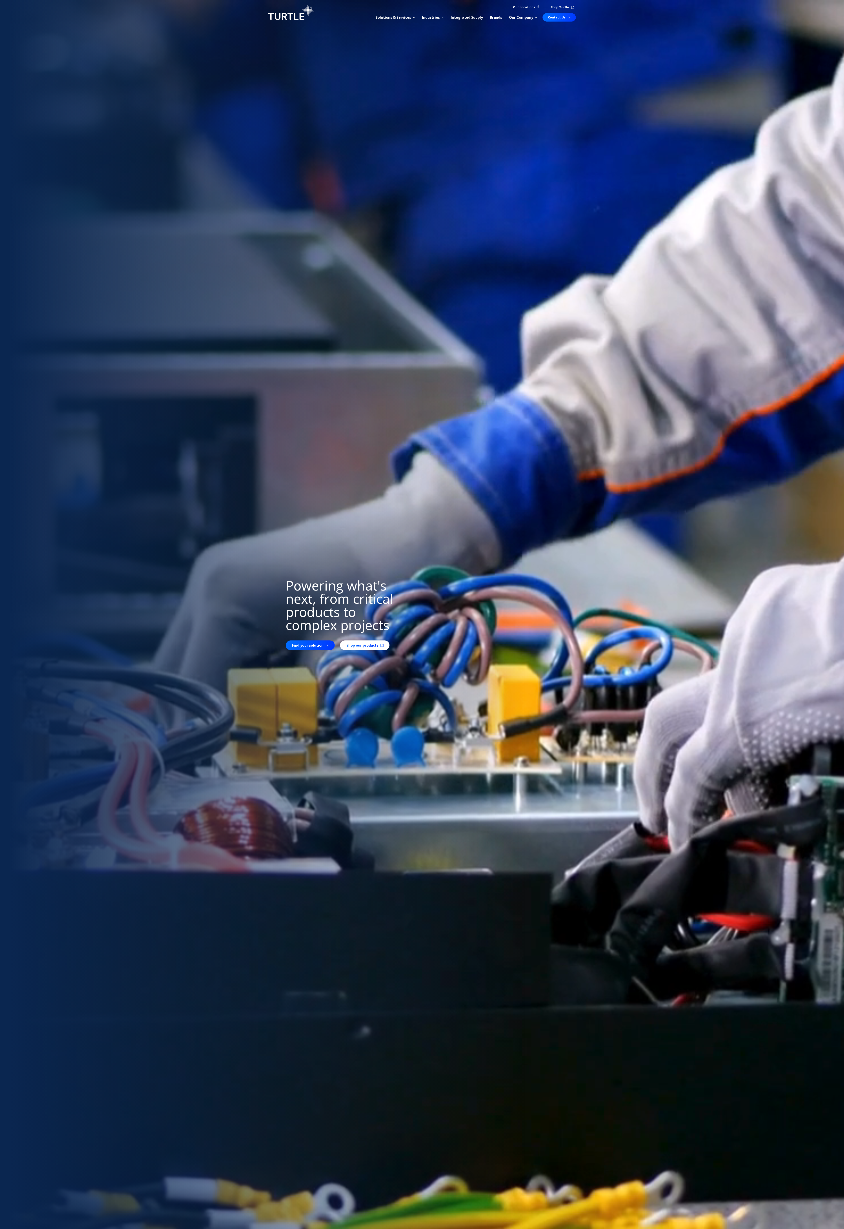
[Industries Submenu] (443, 17)
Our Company (521, 17)
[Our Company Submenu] (536, 17)
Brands (496, 17)
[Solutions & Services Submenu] (414, 17)
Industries (431, 17)
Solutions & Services (393, 17)
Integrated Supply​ (467, 17)
